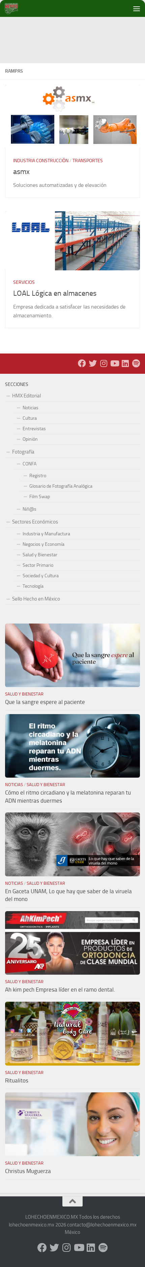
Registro (37, 476)
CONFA (29, 464)
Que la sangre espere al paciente (45, 702)
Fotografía (23, 452)
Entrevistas (34, 429)
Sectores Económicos (35, 522)
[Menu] (136, 8)
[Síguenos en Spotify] (136, 363)
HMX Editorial (26, 396)
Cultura (30, 418)
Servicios (24, 282)
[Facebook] (82, 363)
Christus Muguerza (28, 1171)
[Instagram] (103, 363)
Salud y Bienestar (40, 555)
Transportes (87, 161)
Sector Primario (38, 565)
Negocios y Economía (43, 544)
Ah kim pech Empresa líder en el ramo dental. (60, 989)
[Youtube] (114, 363)
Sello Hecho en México (36, 599)
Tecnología (33, 586)
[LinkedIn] (125, 363)
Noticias (30, 408)
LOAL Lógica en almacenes (54, 293)
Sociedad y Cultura (41, 576)
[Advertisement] (75, 32)
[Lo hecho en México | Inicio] (16, 8)
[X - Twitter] (93, 363)
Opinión (30, 439)
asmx (21, 171)
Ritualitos (16, 1080)
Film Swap (39, 497)
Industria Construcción (40, 161)
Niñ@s (29, 509)
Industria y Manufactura (46, 534)
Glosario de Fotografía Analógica (60, 486)
